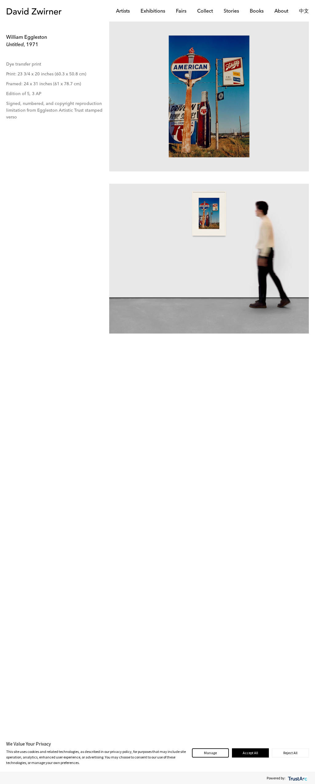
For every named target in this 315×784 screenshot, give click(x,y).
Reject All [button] (290, 752)
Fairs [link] (181, 11)
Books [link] (257, 11)
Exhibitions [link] (153, 11)
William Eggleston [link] (26, 37)
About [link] (281, 11)
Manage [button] (210, 752)
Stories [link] (231, 11)
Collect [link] (205, 11)
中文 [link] (304, 11)
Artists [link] (123, 11)
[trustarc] (297, 778)
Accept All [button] (250, 752)
